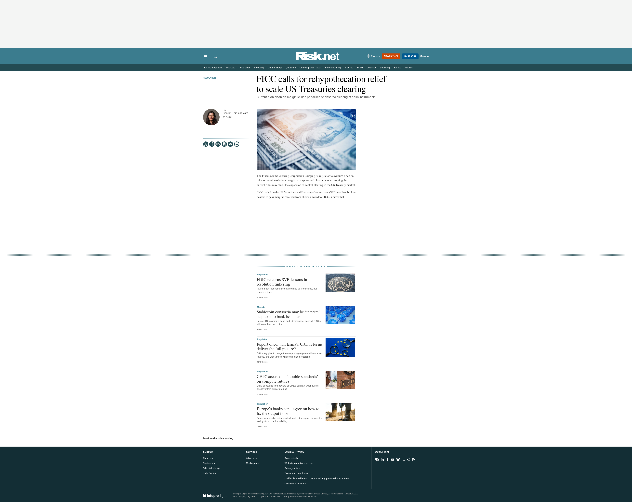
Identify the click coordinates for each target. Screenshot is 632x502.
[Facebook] (211, 144)
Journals (371, 67)
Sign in (424, 56)
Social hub (408, 460)
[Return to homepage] (317, 59)
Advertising (252, 458)
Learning (385, 67)
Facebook (387, 460)
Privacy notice (292, 468)
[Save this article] (224, 144)
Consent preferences (296, 483)
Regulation (244, 67)
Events (397, 67)
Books (360, 67)
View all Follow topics (377, 460)
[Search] (215, 56)
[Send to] (230, 144)
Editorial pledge (211, 468)
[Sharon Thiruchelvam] (211, 117)
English (375, 56)
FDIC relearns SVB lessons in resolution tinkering (282, 281)
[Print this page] (236, 144)
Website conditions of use (299, 463)
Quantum (291, 67)
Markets (230, 67)
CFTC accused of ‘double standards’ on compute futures (287, 378)
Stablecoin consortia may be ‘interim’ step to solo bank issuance (288, 314)
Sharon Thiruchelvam (235, 113)
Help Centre (209, 473)
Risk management (213, 67)
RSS (414, 460)
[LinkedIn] (218, 144)
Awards (409, 67)
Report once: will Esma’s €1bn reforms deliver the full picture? (290, 346)
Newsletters (391, 56)
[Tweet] (205, 144)
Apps (403, 460)
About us (208, 458)
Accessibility (291, 458)
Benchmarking (333, 67)
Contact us (209, 463)
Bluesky (398, 460)
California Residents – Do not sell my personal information (317, 478)
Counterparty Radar (310, 67)
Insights (348, 67)
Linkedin (382, 460)
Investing (259, 67)
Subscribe (410, 56)
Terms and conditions (296, 473)
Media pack (252, 463)
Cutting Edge (275, 67)
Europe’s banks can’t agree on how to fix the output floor (288, 410)
